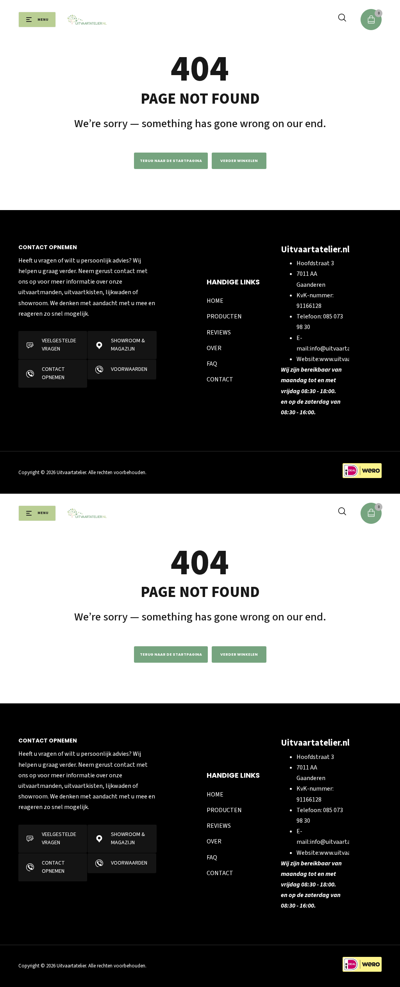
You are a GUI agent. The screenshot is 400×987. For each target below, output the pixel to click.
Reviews (219, 332)
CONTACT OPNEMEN (53, 373)
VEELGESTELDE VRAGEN (59, 345)
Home (215, 301)
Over (214, 348)
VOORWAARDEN (129, 369)
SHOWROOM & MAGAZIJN (128, 345)
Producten (224, 316)
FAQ (212, 364)
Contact (220, 379)
